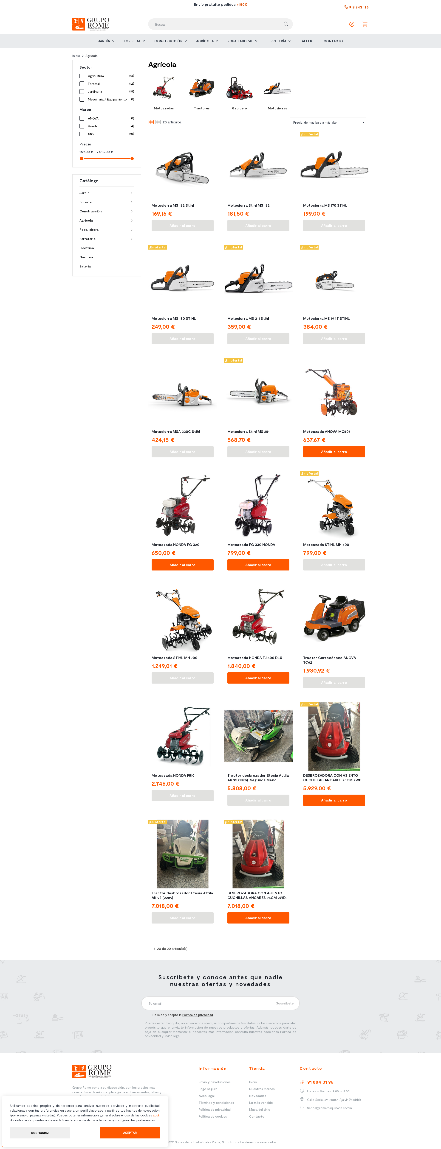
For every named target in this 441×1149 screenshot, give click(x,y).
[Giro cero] (239, 88)
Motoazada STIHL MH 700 (174, 657)
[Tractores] (201, 88)
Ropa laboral (89, 229)
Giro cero (239, 108)
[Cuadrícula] (151, 122)
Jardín (84, 193)
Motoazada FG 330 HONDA (251, 544)
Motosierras (277, 108)
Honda (110, 126)
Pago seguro (208, 1089)
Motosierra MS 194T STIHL (326, 318)
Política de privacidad (197, 1015)
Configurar (40, 1132)
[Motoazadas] (163, 88)
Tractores (201, 108)
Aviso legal (207, 1096)
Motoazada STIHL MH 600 (326, 544)
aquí (156, 1115)
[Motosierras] (277, 88)
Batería (85, 266)
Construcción (90, 211)
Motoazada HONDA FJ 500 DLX (254, 657)
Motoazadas (164, 108)
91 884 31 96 (319, 1082)
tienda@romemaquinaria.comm (329, 1108)
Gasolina (86, 257)
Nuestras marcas (262, 1089)
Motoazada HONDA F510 (173, 775)
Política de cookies (213, 1116)
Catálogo (89, 180)
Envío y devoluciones (215, 1082)
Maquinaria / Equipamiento (110, 99)
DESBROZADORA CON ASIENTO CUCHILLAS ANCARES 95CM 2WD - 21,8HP (333, 777)
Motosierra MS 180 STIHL (174, 318)
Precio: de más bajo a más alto (329, 122)
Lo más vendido (261, 1102)
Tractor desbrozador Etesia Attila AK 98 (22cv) (182, 895)
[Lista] (158, 122)
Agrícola (86, 220)
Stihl (110, 134)
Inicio (253, 1082)
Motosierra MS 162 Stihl (173, 205)
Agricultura (110, 76)
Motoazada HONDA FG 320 (175, 544)
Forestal (110, 83)
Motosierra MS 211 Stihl (248, 318)
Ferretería (87, 239)
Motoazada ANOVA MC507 (327, 431)
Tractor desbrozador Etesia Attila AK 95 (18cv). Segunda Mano (258, 777)
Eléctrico (86, 248)
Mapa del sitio (259, 1109)
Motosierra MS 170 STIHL (325, 205)
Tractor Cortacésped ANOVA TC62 (329, 659)
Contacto (256, 1116)
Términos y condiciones (216, 1102)
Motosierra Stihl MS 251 (248, 431)
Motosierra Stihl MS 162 (248, 205)
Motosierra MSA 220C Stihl (176, 431)
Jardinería (110, 91)
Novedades (257, 1096)
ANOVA (110, 118)
